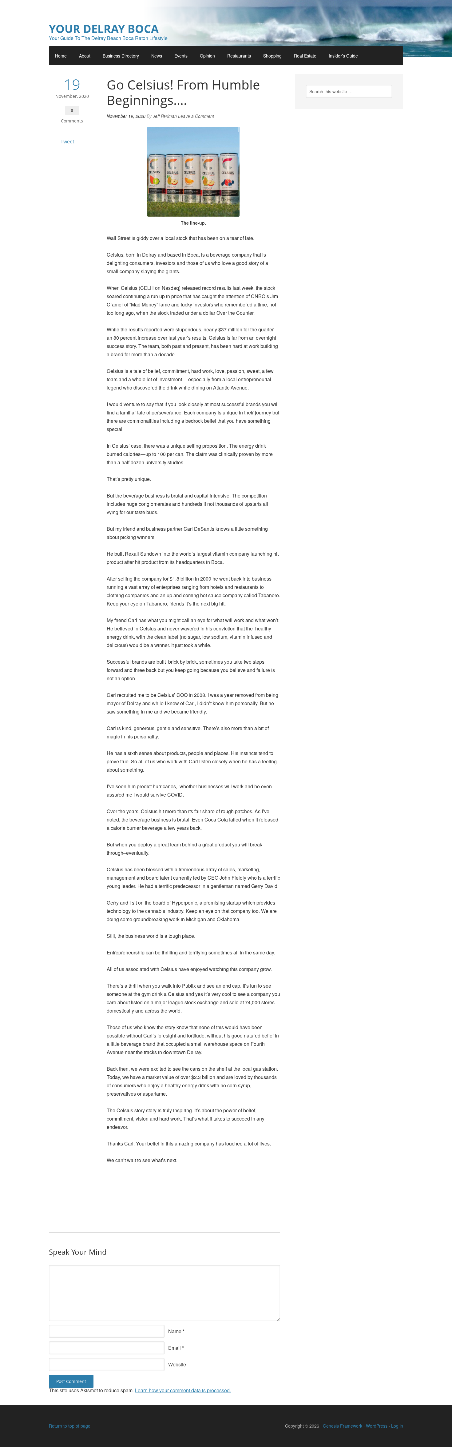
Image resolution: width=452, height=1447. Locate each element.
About (84, 56)
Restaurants (239, 56)
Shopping (272, 56)
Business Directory (121, 56)
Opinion (207, 56)
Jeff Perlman (165, 116)
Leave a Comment (196, 116)
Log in (397, 1426)
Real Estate (305, 56)
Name (174, 1331)
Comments (72, 121)
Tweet (67, 141)
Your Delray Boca (104, 28)
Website (177, 1364)
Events (181, 56)
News (156, 56)
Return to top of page (69, 1426)
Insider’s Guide (343, 56)
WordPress (376, 1426)
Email (174, 1347)
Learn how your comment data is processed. (183, 1390)
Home (61, 56)
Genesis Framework (342, 1426)
